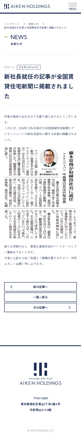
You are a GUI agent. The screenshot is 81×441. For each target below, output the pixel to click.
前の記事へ (40, 287)
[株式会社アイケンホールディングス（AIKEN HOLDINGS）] (27, 6)
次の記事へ (40, 307)
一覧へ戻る (40, 297)
